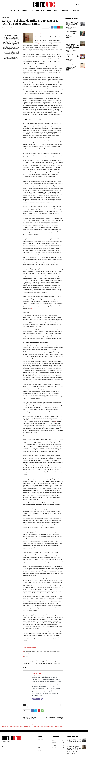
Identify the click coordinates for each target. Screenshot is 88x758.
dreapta (44, 705)
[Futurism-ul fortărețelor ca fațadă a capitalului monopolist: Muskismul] (82, 56)
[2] (53, 167)
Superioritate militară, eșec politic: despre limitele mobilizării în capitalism (72, 24)
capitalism (28, 705)
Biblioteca (4, 17)
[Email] (42, 699)
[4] (55, 421)
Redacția (71, 70)
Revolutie (25, 706)
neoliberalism (57, 705)
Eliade (49, 705)
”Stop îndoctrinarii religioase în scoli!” (54, 718)
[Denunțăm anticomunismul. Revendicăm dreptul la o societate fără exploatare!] (82, 65)
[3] (31, 308)
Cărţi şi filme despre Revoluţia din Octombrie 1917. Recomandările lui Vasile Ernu (74, 740)
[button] (79, 4)
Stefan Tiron (72, 59)
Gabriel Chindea (6, 27)
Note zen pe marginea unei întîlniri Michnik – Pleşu (30, 718)
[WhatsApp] (61, 27)
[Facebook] (73, 4)
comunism (40, 705)
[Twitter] (55, 27)
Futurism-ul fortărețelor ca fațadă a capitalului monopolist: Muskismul (72, 56)
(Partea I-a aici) (38, 33)
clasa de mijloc (34, 705)
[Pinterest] (58, 27)
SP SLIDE (29, 706)
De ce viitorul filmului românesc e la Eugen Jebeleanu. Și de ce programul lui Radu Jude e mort (72, 34)
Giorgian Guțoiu (73, 27)
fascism (52, 705)
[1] (38, 44)
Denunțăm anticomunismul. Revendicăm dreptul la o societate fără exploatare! (72, 66)
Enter (8, 17)
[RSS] (76, 4)
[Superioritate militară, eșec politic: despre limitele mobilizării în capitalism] (82, 24)
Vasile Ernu (69, 743)
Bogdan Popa (72, 37)
